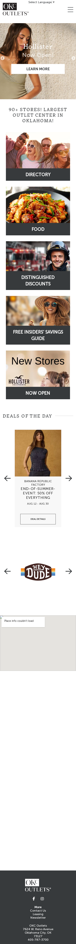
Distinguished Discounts (38, 280)
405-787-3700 (38, 939)
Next (73, 58)
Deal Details (38, 519)
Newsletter (38, 917)
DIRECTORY (38, 174)
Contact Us (38, 910)
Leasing (38, 914)
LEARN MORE (38, 69)
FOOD (38, 229)
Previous (2, 58)
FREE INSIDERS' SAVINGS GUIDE (38, 335)
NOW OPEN (38, 393)
